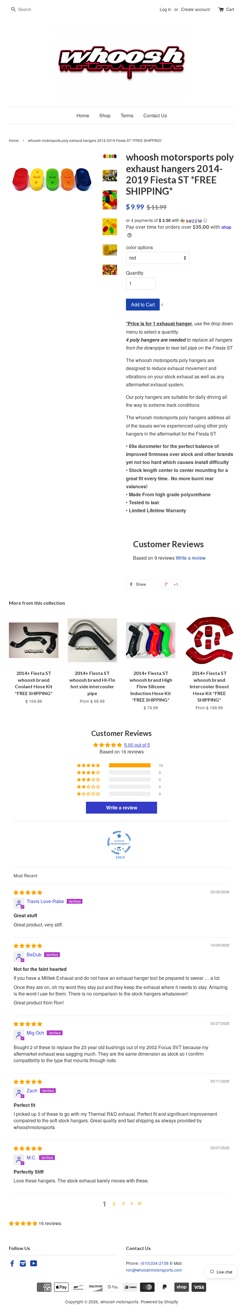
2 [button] (114, 1203)
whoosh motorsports (119, 1302)
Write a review (191, 557)
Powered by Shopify (159, 1302)
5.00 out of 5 (137, 744)
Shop (105, 115)
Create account (195, 9)
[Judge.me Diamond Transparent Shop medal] (119, 842)
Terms (127, 115)
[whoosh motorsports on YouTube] (33, 1264)
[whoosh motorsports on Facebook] (12, 1264)
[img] (28, 892)
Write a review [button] (121, 807)
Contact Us (155, 115)
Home (82, 115)
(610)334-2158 (154, 1263)
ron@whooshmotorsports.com (154, 1270)
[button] (180, 220)
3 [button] (123, 1203)
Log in (165, 9)
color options (139, 247)
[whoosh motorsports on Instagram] (23, 1264)
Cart (230, 9)
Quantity (134, 272)
